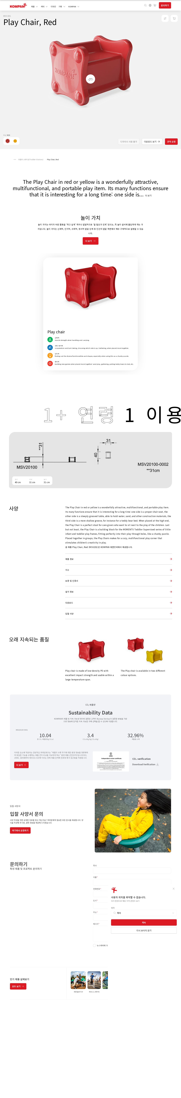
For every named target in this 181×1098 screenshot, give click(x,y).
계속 (144, 922)
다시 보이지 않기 (143, 930)
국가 (112, 908)
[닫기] (173, 889)
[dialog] (90, 549)
